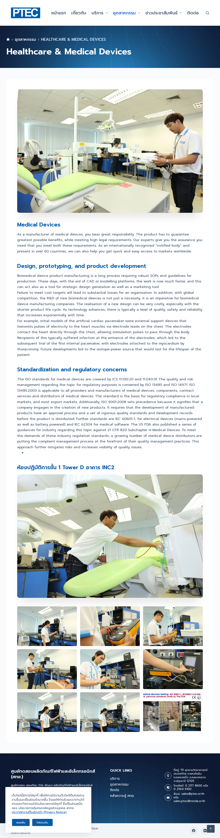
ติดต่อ (193, 13)
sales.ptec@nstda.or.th (189, 801)
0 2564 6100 (182, 789)
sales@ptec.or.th (192, 794)
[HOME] (8, 39)
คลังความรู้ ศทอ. (122, 795)
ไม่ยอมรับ (42, 822)
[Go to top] (211, 829)
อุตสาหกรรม (124, 13)
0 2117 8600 (193, 786)
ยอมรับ (20, 822)
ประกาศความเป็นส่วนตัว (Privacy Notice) (39, 812)
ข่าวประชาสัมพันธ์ (161, 13)
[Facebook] (194, 831)
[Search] (207, 13)
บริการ (97, 13)
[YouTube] (205, 831)
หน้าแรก (58, 13)
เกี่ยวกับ (78, 13)
